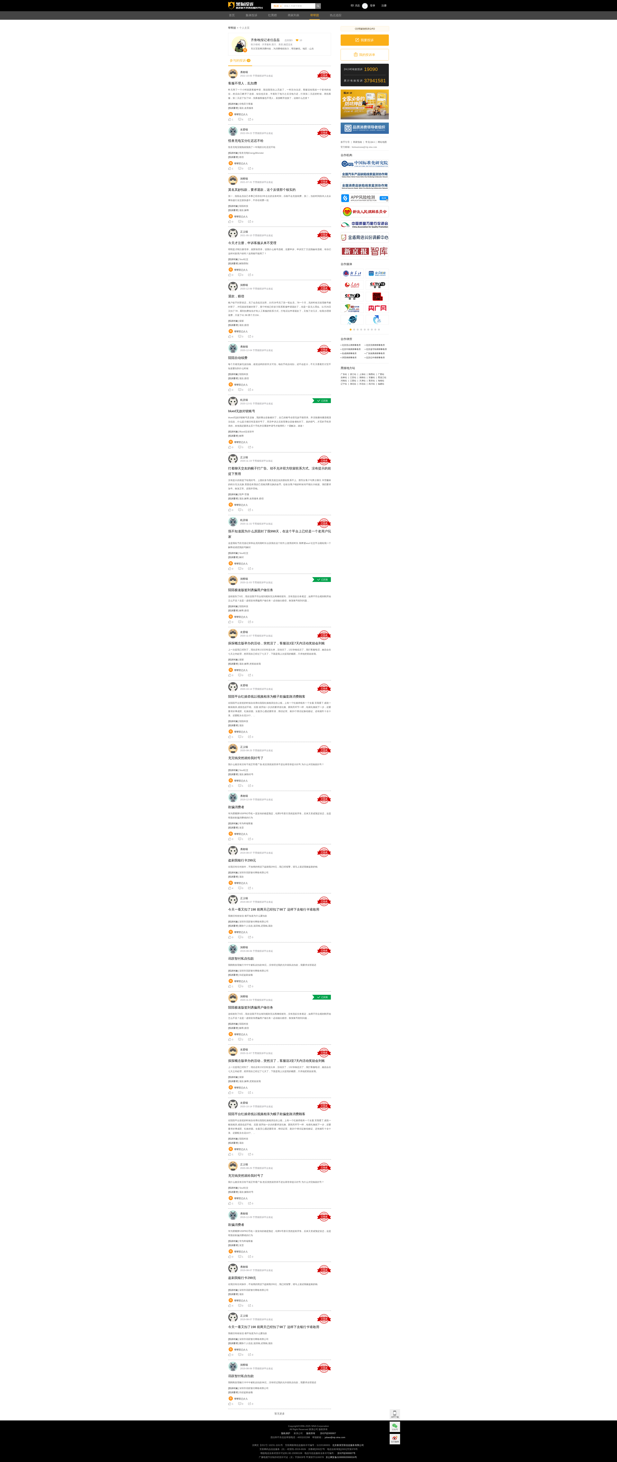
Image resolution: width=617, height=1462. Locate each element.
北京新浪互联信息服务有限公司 (348, 1445)
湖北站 (353, 384)
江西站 (353, 380)
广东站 (344, 374)
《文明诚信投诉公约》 (365, 28)
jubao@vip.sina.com (335, 1437)
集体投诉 (251, 15)
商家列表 (293, 15)
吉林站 (344, 377)
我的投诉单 (367, 54)
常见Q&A (370, 142)
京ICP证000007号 (346, 1453)
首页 (232, 15)
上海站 (362, 374)
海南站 (381, 380)
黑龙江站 (382, 377)
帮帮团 (314, 15)
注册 (384, 5)
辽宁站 (344, 384)
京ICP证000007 (328, 1433)
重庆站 (372, 380)
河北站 (362, 384)
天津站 (362, 380)
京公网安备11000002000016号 (341, 1457)
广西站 (381, 374)
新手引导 (345, 142)
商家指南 (357, 142)
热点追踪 (335, 15)
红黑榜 (272, 15)
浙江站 (353, 374)
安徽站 (372, 377)
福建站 (381, 384)
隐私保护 (285, 1433)
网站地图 (382, 142)
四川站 (372, 384)
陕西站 (372, 374)
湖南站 (362, 377)
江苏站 (353, 377)
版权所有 (310, 1433)
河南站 (344, 380)
